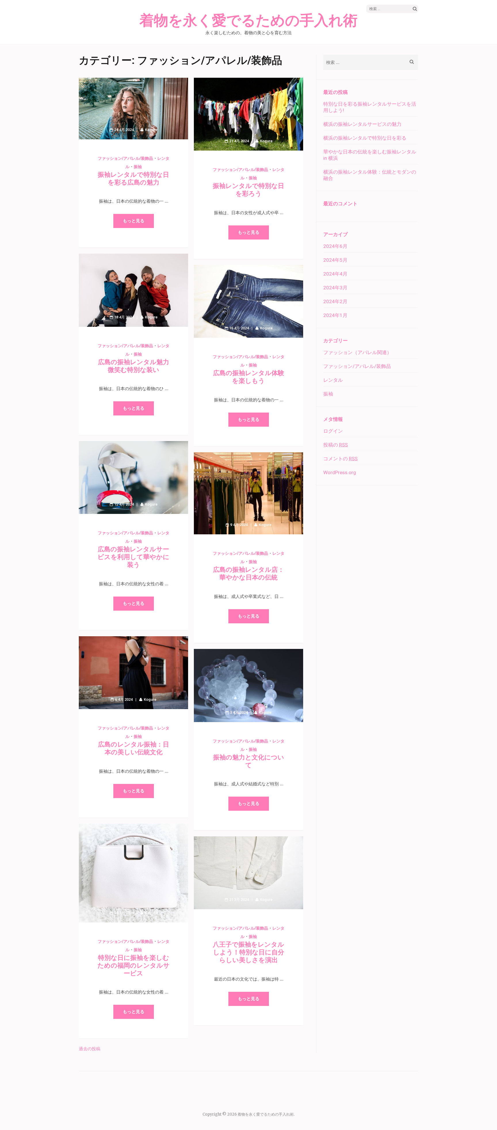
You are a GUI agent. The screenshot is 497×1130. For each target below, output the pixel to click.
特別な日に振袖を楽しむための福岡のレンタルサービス (134, 965)
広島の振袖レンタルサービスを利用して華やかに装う (133, 557)
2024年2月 (335, 301)
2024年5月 (335, 260)
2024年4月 (335, 274)
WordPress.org (339, 472)
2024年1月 (335, 315)
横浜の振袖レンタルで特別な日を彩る (364, 138)
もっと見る (133, 220)
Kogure (151, 130)
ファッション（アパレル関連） (357, 352)
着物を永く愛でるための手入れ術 (248, 21)
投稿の (335, 445)
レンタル (333, 380)
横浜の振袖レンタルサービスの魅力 (362, 124)
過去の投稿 (89, 1048)
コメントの (340, 459)
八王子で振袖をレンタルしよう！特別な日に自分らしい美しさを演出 (248, 952)
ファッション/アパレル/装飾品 (125, 158)
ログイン (333, 431)
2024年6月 (335, 246)
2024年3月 (335, 287)
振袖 (138, 166)
